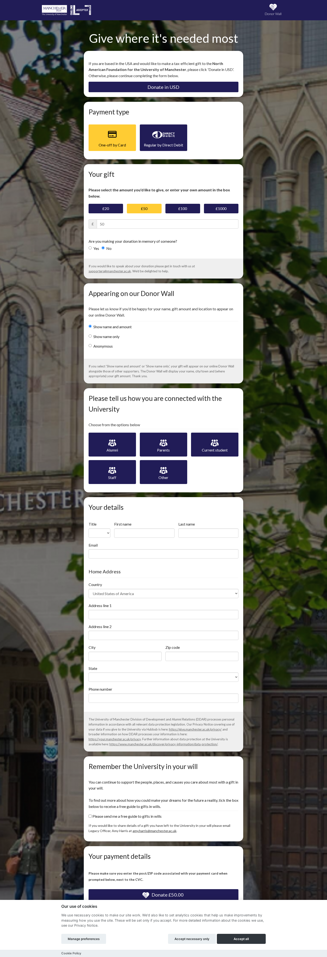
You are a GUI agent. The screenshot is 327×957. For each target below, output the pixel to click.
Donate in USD (163, 87)
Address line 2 (100, 626)
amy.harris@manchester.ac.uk (154, 831)
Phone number (100, 689)
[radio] (112, 137)
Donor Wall (273, 14)
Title (92, 524)
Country (95, 584)
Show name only (106, 336)
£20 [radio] (105, 208)
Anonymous (103, 346)
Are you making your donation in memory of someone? (133, 241)
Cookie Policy (71, 953)
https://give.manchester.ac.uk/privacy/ (195, 729)
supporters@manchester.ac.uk (110, 271)
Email (93, 545)
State (93, 668)
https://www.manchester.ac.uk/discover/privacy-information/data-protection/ (163, 744)
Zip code (172, 647)
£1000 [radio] (221, 208)
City (92, 647)
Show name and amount (112, 326)
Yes (96, 248)
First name (122, 524)
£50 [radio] (144, 208)
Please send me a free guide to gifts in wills (127, 816)
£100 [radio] (182, 208)
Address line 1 (100, 605)
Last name (186, 524)
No (109, 248)
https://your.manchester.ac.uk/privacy (115, 739)
